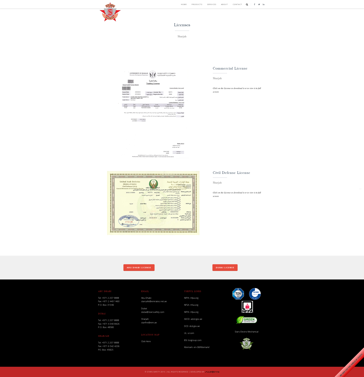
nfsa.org (194, 304)
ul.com (191, 333)
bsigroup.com (194, 340)
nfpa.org (194, 297)
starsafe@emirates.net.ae (154, 301)
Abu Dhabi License (139, 267)
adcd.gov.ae (196, 318)
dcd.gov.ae (194, 326)
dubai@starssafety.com (152, 312)
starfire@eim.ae (149, 322)
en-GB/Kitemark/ (202, 347)
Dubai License (225, 267)
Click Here (146, 341)
